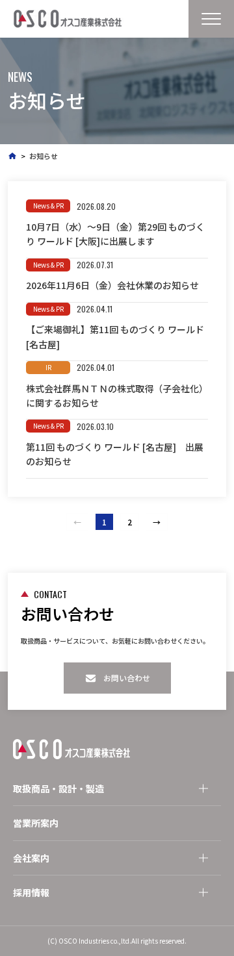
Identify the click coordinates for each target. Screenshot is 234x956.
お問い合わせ (126, 677)
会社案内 (31, 857)
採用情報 (31, 892)
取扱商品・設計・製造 (58, 788)
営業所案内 (35, 822)
